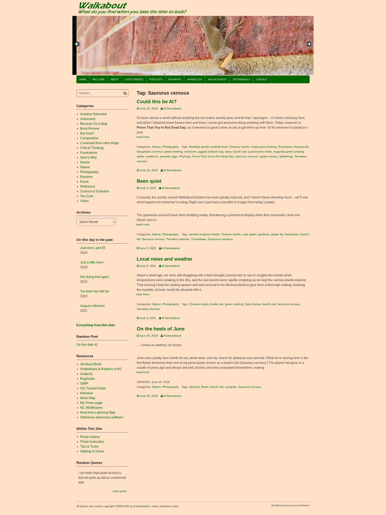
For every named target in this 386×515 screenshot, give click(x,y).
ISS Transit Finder (93, 388)
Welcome (98, 79)
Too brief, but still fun (94, 291)
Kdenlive (86, 393)
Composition (89, 138)
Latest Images (134, 79)
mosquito (231, 386)
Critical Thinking (92, 148)
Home (82, 79)
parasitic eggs (169, 156)
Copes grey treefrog (263, 146)
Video (84, 201)
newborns (152, 156)
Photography (170, 146)
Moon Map (87, 398)
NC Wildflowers (91, 407)
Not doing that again (94, 277)
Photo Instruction (92, 441)
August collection (92, 306)
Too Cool (86, 196)
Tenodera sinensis (177, 239)
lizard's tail (239, 151)
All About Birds (90, 364)
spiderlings (286, 156)
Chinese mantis (239, 146)
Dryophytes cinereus (150, 151)
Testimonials (241, 79)
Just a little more (91, 262)
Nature (156, 146)
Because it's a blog (93, 123)
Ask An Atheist (217, 79)
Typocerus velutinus (220, 239)
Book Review (89, 128)
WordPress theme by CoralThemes (290, 505)
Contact (261, 79)
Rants (84, 181)
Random (86, 177)
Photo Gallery (90, 437)
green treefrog (173, 151)
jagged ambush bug (211, 151)
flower (204, 386)
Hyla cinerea (253, 304)
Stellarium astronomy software (101, 417)
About (115, 79)
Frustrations (88, 152)
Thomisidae (198, 239)
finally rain (216, 304)
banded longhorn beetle (204, 234)
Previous (77, 44)
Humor (85, 162)
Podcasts (155, 79)
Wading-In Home (92, 451)
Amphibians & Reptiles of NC (101, 369)
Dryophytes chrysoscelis (293, 146)
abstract (194, 386)
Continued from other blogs (99, 143)
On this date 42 (87, 344)
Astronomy (87, 119)
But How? (87, 133)
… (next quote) (118, 491)
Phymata (185, 156)
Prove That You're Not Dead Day (213, 156)
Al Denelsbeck (172, 108)
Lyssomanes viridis (260, 151)
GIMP (84, 383)
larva (228, 151)
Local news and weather (164, 259)
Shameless (194, 79)
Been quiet (149, 181)
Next (309, 44)
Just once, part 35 (92, 248)
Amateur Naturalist (93, 114)
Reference (87, 186)
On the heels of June (161, 328)
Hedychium (291, 234)
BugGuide (87, 378)
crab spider (249, 234)
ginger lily (277, 234)
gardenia (263, 234)
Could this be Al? (157, 101)
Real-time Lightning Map (97, 412)
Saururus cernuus (246, 156)
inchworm (190, 151)
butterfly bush (219, 146)
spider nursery (269, 156)
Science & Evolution (94, 191)
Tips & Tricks (89, 446)
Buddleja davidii (199, 146)
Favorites (174, 79)
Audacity (86, 374)
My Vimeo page (91, 403)
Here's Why (88, 157)
